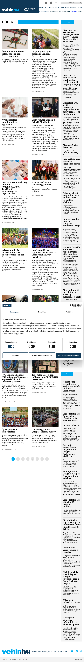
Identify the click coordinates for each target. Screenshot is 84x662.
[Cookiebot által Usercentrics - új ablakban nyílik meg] (71, 305)
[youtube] (46, 2)
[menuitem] (42, 8)
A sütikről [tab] (69, 312)
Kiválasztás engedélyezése (42, 355)
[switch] (32, 346)
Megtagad (15, 355)
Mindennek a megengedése (68, 355)
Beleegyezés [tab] (14, 312)
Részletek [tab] (42, 312)
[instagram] (56, 2)
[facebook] (51, 2)
